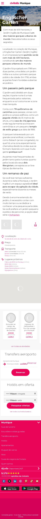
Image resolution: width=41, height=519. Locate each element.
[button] (2, 3)
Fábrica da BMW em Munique (14, 262)
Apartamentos (7, 445)
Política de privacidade (30, 515)
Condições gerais (7, 515)
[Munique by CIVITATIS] (15, 3)
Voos (3, 454)
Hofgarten (14, 215)
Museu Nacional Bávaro (12, 268)
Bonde (7, 253)
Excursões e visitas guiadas (13, 431)
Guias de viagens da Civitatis (13, 459)
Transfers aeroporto (20, 354)
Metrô (6, 251)
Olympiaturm (9, 270)
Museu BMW (9, 266)
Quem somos (7, 464)
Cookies (20, 517)
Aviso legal (17, 515)
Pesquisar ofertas (20, 405)
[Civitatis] (20, 506)
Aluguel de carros (9, 450)
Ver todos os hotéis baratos (20, 411)
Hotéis (4, 441)
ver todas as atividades (20, 346)
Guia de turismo (8, 427)
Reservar (31, 363)
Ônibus (7, 256)
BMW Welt (8, 264)
